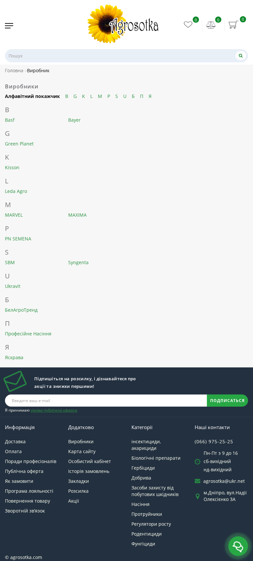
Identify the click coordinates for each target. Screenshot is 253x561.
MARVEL (14, 215)
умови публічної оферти (54, 410)
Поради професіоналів (30, 461)
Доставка (15, 441)
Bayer (74, 120)
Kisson (12, 167)
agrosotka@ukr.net (224, 481)
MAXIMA (77, 215)
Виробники (81, 441)
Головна (14, 70)
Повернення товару (27, 501)
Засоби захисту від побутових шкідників (155, 490)
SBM (10, 262)
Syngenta (78, 262)
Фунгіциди (143, 544)
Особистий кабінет (89, 461)
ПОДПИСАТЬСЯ (227, 400)
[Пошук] (241, 55)
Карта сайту (82, 451)
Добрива (141, 478)
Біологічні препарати (156, 458)
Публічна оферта (24, 471)
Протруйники (146, 514)
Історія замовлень (88, 471)
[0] (211, 25)
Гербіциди (143, 468)
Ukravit (12, 286)
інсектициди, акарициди (146, 444)
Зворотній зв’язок (25, 511)
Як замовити (19, 481)
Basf (9, 120)
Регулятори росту (151, 524)
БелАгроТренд (21, 310)
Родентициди (146, 534)
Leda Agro (16, 191)
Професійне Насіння (28, 333)
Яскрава (14, 357)
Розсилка (78, 491)
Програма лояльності (29, 491)
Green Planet (19, 143)
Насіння (140, 504)
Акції (73, 501)
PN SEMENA (18, 238)
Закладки (78, 481)
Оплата (13, 451)
